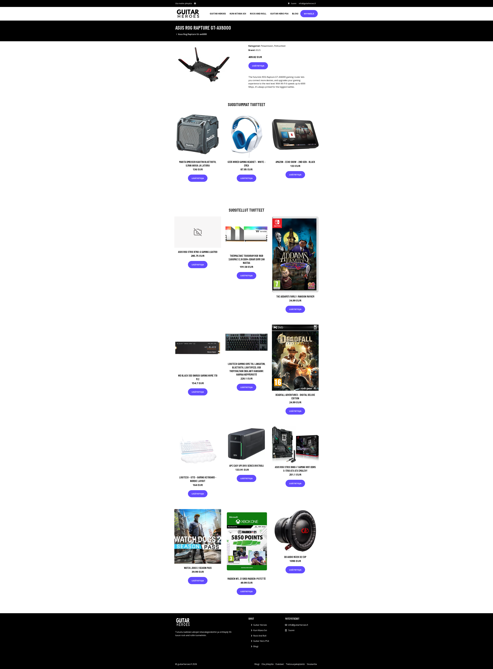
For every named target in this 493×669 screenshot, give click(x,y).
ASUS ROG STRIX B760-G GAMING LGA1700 (197, 251)
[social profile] (195, 3)
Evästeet (280, 664)
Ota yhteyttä (267, 664)
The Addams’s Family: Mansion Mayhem (295, 296)
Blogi (295, 13)
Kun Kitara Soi (238, 13)
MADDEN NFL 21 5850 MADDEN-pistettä (246, 578)
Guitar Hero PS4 (279, 13)
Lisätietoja (258, 65)
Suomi (293, 3)
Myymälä (309, 13)
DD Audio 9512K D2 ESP (295, 556)
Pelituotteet (280, 45)
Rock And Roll (258, 13)
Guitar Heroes (218, 13)
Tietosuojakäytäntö (295, 664)
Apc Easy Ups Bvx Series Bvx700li (246, 465)
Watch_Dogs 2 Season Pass (198, 567)
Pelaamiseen (267, 45)
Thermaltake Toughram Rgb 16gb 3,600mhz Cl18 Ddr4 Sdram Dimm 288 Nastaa (247, 259)
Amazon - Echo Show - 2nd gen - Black (295, 161)
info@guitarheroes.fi (307, 3)
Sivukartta (312, 664)
